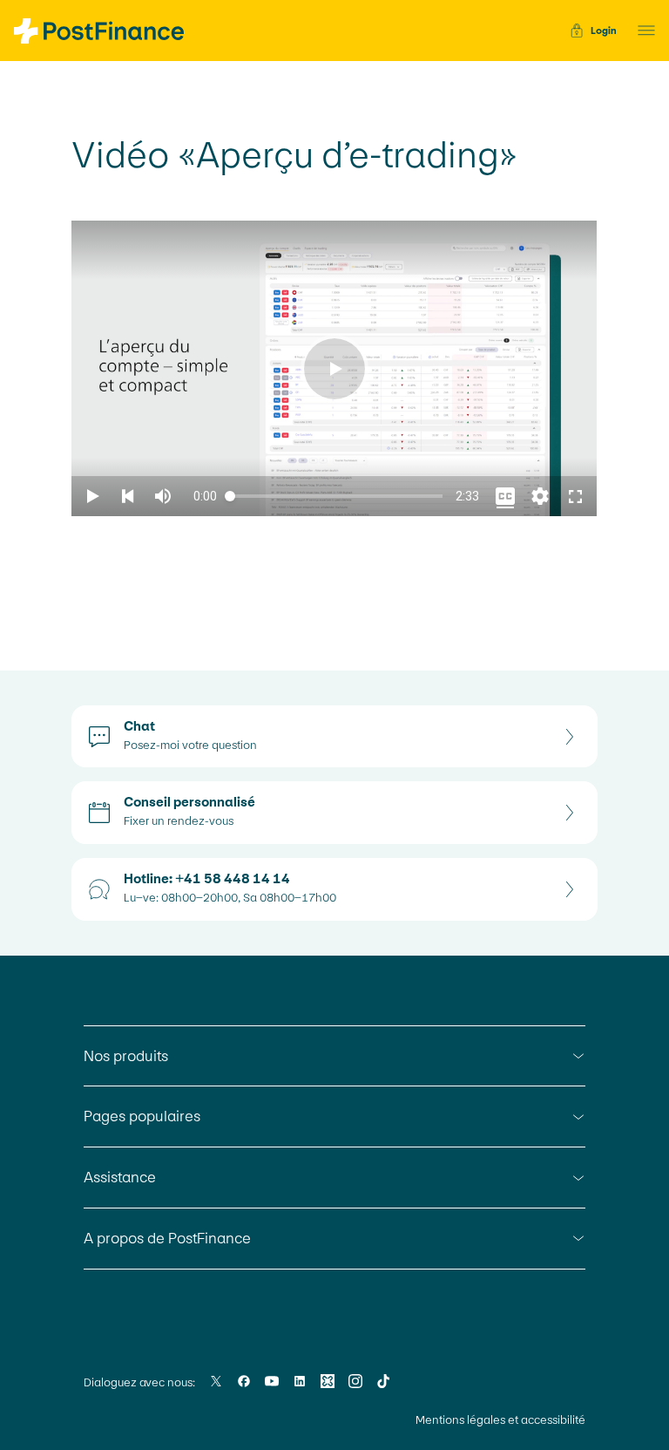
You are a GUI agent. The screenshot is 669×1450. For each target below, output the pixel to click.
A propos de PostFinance (167, 1238)
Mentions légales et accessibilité (500, 1420)
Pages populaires (142, 1116)
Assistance (120, 1177)
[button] (641, 30)
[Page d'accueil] (99, 31)
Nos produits (126, 1055)
